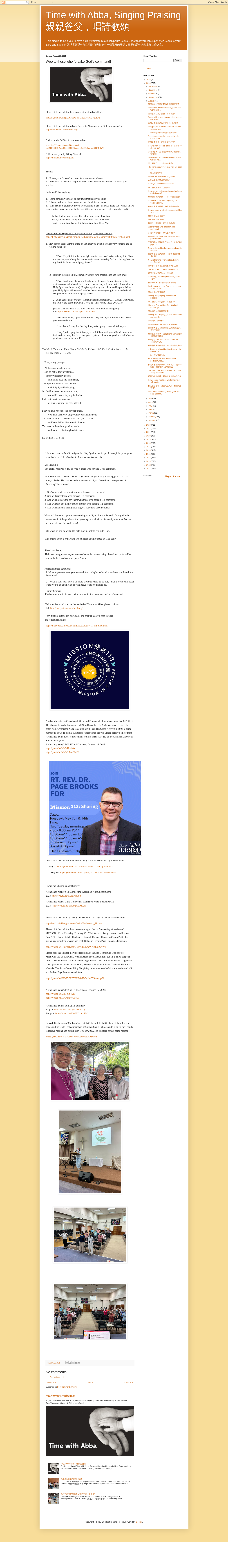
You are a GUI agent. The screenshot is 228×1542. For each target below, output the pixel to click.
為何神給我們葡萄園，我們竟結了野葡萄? (78, 1494)
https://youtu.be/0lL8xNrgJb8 (66, 895)
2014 (148, 458)
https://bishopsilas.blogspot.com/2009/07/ (77, 311)
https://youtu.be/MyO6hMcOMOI (62, 752)
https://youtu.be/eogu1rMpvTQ (69, 1009)
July (150, 398)
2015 (148, 454)
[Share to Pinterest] (78, 1362)
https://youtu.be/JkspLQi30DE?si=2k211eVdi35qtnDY (73, 117)
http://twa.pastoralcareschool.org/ (62, 129)
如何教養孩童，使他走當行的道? (161, 142)
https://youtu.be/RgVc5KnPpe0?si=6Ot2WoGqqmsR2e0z (84, 866)
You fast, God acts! (156, 220)
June (150, 402)
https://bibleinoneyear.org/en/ (60, 157)
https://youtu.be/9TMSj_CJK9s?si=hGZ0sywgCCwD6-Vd (71, 1037)
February (152, 417)
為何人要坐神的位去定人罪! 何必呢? (163, 123)
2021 (148, 432)
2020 (148, 436)
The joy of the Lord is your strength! (163, 269)
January (152, 420)
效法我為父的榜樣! (155, 321)
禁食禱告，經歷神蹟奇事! (158, 311)
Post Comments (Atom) (67, 1387)
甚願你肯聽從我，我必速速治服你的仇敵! (165, 376)
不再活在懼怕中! (155, 173)
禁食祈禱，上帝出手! (156, 216)
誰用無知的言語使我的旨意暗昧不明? (163, 104)
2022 (148, 428)
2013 (148, 461)
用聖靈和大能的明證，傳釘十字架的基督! (165, 345)
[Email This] (67, 1362)
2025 (148, 80)
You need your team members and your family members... (164, 371)
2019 (148, 439)
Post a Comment (57, 1377)
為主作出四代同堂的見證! (71, 1479)
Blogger (139, 1522)
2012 (148, 465)
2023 (148, 425)
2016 (148, 450)
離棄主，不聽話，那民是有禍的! (161, 223)
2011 (148, 468)
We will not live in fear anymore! (161, 177)
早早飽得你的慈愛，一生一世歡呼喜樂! (164, 197)
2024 (148, 83)
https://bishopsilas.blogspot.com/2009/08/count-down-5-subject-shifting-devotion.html (88, 237)
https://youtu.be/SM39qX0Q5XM (69, 905)
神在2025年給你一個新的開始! (60, 1395)
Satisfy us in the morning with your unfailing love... (162, 201)
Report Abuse (172, 476)
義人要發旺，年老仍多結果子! (160, 163)
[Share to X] (72, 1362)
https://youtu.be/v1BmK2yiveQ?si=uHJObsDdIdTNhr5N (88, 872)
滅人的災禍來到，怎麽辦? (159, 187)
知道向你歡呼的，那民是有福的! (161, 233)
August (151, 101)
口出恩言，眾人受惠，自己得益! (161, 114)
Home (90, 1382)
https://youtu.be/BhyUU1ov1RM (71, 1013)
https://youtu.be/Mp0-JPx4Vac (60, 748)
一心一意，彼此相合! (156, 355)
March (151, 413)
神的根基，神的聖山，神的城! (160, 273)
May (150, 406)
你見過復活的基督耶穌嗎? (159, 180)
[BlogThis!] (70, 1362)
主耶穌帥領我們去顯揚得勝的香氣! (162, 133)
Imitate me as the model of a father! (162, 324)
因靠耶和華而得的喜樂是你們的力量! (163, 266)
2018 (148, 443)
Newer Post (51, 1382)
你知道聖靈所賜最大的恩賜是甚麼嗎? (163, 206)
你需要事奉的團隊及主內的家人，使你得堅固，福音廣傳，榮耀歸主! (165, 366)
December (153, 86)
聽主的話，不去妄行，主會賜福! (161, 302)
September (153, 97)
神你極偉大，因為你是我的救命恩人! (163, 282)
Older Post (129, 1382)
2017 (148, 447)
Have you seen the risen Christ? (161, 184)
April (150, 409)
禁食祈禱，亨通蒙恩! (156, 292)
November (153, 90)
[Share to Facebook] (75, 1362)
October (152, 94)
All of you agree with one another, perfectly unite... (162, 360)
